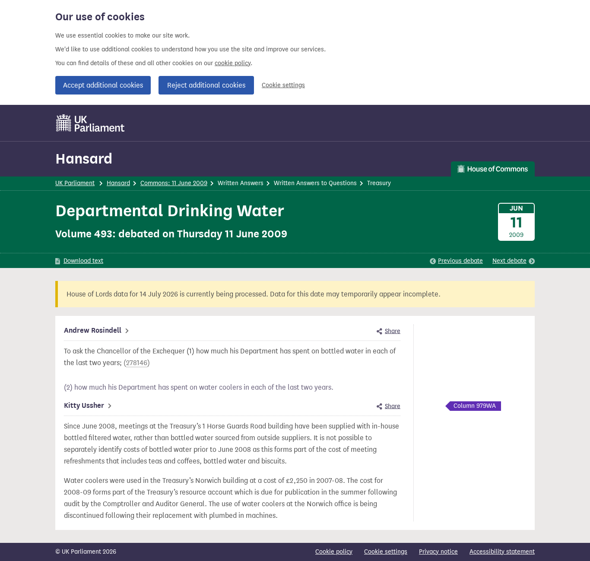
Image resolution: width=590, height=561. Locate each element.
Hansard (83, 158)
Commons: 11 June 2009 (173, 183)
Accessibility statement (502, 551)
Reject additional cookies (206, 85)
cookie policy (233, 63)
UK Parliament (75, 183)
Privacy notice (438, 551)
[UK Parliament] (90, 122)
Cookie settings (283, 85)
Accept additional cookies (103, 85)
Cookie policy (333, 551)
